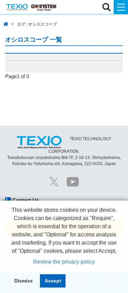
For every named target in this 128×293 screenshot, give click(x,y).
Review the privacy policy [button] (64, 262)
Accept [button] (53, 280)
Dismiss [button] (23, 280)
